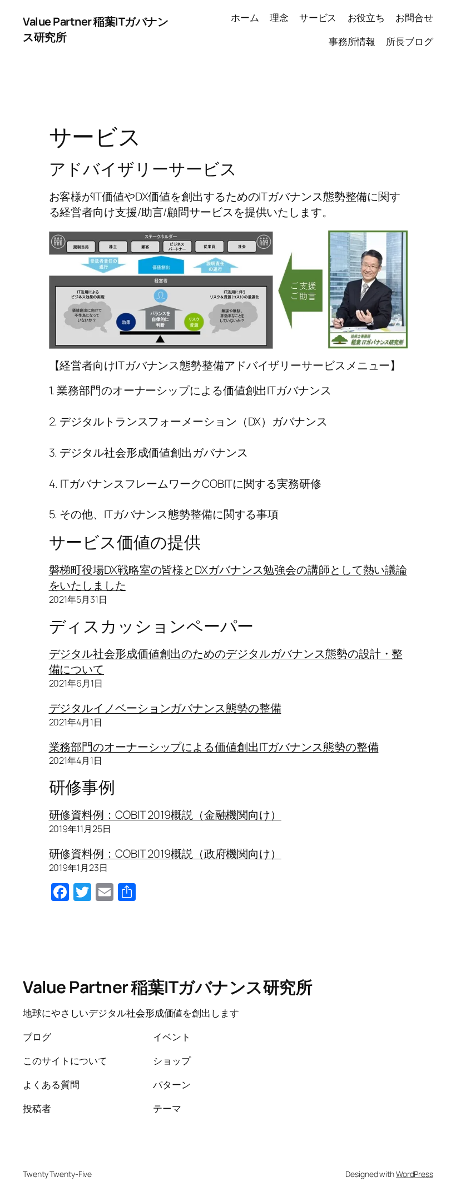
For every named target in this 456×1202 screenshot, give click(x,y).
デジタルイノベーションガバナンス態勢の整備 (165, 707)
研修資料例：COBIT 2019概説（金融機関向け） (165, 814)
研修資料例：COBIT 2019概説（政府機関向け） (165, 853)
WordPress (414, 1174)
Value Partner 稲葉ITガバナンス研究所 (167, 986)
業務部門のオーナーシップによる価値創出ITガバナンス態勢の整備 (214, 746)
